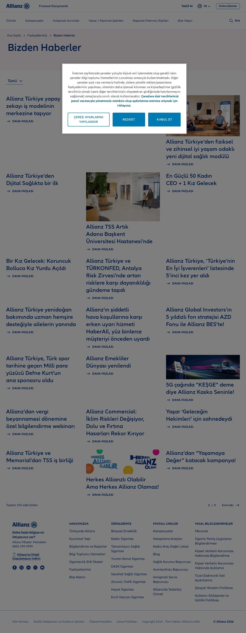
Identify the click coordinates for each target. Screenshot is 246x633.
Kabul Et (164, 119)
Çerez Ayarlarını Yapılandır (88, 119)
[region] (124, 98)
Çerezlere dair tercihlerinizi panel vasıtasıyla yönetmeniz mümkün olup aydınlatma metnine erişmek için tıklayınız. (125, 100)
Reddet (129, 119)
